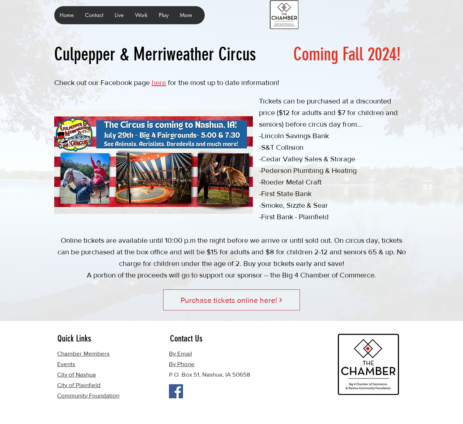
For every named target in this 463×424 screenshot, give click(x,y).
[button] (119, 15)
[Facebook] (176, 391)
